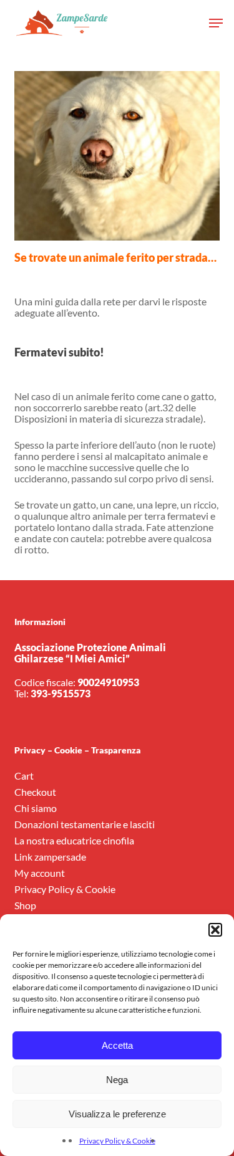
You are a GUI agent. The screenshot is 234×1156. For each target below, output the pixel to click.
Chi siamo (35, 808)
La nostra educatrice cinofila (74, 840)
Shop (25, 905)
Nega (117, 1079)
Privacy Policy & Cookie (117, 1140)
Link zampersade (50, 856)
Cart (24, 775)
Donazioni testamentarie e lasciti (84, 824)
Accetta (117, 1045)
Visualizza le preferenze (117, 1114)
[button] (215, 930)
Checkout (35, 792)
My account (39, 873)
